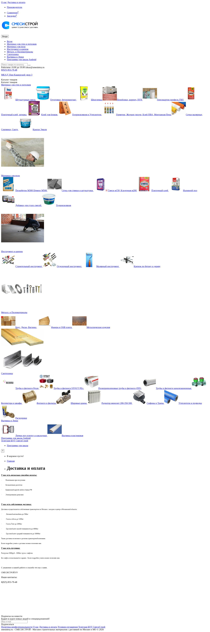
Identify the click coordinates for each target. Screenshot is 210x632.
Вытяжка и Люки (15, 57)
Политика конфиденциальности (16, 627)
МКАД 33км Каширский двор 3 (16, 75)
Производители (14, 7)
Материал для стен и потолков (22, 44)
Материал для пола (16, 46)
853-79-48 (9, 70)
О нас (4, 2)
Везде (9, 41)
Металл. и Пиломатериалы (20, 52)
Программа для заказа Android (21, 59)
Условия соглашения (68, 627)
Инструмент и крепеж (17, 49)
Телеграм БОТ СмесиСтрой (14, 440)
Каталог (9, 82)
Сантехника (13, 54)
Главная (11, 461)
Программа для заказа (17, 445)
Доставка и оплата (16, 2)
